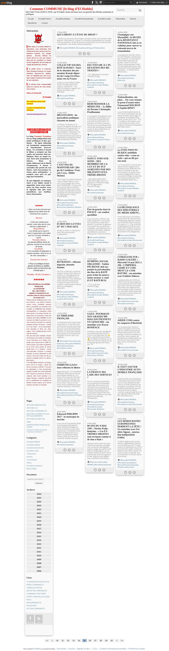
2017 (39, 528)
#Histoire (121, 80)
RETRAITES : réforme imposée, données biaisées (69, 265)
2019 (39, 521)
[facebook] (92, 2)
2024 (39, 502)
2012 (39, 548)
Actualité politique (63, 19)
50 (57, 641)
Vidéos (29, 463)
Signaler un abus (83, 649)
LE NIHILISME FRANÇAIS (65, 317)
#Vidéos (78, 207)
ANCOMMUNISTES (34, 603)
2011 (39, 552)
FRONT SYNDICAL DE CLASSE (38, 597)
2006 (39, 571)
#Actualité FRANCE (67, 48)
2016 (39, 532)
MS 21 (29, 600)
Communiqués (32, 460)
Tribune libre (120, 19)
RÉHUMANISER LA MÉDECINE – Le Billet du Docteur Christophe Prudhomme (99, 108)
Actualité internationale (84, 19)
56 (90, 641)
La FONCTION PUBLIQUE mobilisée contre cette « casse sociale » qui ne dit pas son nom (129, 155)
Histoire (133, 19)
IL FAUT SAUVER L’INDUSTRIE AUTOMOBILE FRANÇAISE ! (130, 370)
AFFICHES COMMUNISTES (37, 411)
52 (68, 641)
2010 (39, 555)
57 (95, 641)
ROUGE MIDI (31, 606)
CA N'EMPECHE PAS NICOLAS (38, 582)
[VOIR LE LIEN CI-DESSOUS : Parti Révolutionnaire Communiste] (69, 218)
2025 (39, 498)
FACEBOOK (30, 622)
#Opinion (60, 148)
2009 (39, 559)
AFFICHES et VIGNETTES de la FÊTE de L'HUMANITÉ (38, 415)
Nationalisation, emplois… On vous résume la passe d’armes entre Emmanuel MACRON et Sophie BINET (130, 102)
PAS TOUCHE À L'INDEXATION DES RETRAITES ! (99, 68)
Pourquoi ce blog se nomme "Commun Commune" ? (37, 431)
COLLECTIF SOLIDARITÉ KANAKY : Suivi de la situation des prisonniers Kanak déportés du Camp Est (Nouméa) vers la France (69, 72)
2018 (39, 525)
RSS (39, 622)
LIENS (29, 422)
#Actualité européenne (127, 463)
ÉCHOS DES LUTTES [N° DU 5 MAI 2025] (69, 225)
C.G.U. (95, 649)
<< (47, 641)
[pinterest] (100, 2)
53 (73, 641)
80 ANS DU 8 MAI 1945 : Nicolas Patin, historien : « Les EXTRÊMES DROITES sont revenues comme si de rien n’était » (99, 432)
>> (122, 641)
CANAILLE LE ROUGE (34, 588)
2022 (39, 509)
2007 (39, 567)
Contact (44, 23)
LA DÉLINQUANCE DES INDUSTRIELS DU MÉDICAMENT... (129, 210)
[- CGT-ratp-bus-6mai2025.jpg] (99, 255)
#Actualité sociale (94, 85)
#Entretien (61, 207)
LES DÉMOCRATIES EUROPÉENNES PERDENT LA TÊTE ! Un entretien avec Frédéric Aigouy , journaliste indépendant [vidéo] (129, 429)
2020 (39, 517)
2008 (39, 563)
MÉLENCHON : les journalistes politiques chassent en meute (68, 118)
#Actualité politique (84, 48)
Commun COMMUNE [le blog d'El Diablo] (61, 9)
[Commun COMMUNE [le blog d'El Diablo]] (26, 9)
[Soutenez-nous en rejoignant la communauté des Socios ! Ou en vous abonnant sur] (99, 308)
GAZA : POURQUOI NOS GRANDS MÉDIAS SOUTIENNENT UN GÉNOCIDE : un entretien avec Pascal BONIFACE (99, 320)
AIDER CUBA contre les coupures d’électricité (130, 321)
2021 (39, 513)
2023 (39, 505)
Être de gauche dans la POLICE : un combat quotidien (98, 212)
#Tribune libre (99, 48)
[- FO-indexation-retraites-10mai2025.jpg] (99, 59)
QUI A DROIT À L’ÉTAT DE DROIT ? (77, 34)
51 (63, 641)
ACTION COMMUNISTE (36, 609)
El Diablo (36, 649)
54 (79, 641)
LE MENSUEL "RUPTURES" (36, 594)
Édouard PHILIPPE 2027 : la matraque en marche (68, 417)
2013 (39, 544)
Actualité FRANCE (33, 442)
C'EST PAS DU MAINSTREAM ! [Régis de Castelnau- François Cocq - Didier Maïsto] (69, 170)
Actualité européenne (34, 466)
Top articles (61, 649)
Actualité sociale (104, 19)
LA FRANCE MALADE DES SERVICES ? (99, 375)
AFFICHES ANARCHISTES (36, 405)
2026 (39, 494)
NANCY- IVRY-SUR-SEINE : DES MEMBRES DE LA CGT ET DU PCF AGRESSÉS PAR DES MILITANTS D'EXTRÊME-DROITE (99, 166)
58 (101, 641)
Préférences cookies (136, 649)
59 (106, 641)
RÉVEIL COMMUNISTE (35, 585)
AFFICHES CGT (32, 408)
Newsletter (32, 23)
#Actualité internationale (67, 203)
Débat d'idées (32, 469)
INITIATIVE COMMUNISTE (37, 591)
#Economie (137, 240)
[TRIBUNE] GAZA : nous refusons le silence (68, 366)
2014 (39, 540)
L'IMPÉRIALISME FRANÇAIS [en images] (38, 426)
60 (112, 641)
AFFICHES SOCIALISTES (36, 419)
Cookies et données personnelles (113, 649)
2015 (39, 536)
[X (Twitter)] (96, 2)
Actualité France (44, 19)
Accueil (31, 19)
